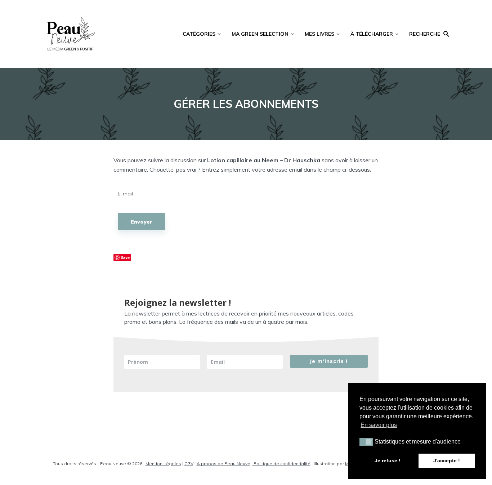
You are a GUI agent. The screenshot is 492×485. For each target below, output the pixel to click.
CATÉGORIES (199, 34)
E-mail (125, 194)
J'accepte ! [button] (446, 460)
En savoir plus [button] (379, 425)
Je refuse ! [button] (388, 460)
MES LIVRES (319, 34)
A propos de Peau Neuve (223, 463)
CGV (188, 463)
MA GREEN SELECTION (260, 34)
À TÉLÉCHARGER (371, 34)
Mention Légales (163, 463)
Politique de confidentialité (281, 463)
